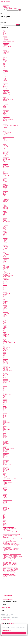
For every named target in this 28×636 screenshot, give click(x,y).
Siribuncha (5, 372)
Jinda (4, 77)
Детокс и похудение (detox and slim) (11, 531)
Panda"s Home (6, 258)
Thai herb (5, 436)
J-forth (4, 65)
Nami (4, 196)
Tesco (4, 435)
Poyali (4, 295)
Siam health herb (6, 363)
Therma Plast (6, 453)
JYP (4, 84)
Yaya (4, 511)
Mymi (4, 192)
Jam (4, 67)
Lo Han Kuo (5, 141)
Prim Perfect (5, 301)
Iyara (4, 63)
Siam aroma (5, 362)
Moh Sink (5, 181)
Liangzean (5, 135)
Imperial (5, 57)
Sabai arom (5, 343)
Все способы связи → (5, 620)
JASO (4, 68)
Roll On (4, 328)
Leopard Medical (6, 133)
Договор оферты (6, 7)
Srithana (5, 396)
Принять (14, 632)
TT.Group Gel (6, 468)
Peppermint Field (6, 273)
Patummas (5, 269)
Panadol (4, 256)
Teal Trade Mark (6, 429)
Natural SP (5, 208)
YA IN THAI (6, 508)
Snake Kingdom (6, 381)
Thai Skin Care (6, 443)
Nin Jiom (5, 229)
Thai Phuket (5, 441)
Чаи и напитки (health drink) (9, 575)
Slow (4, 375)
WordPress (11, 623)
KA (4, 87)
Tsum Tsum (5, 467)
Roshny (4, 333)
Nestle (4, 220)
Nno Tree (5, 232)
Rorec (4, 330)
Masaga (4, 165)
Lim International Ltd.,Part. (8, 137)
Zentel (4, 522)
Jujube (4, 79)
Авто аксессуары (7, 525)
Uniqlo (4, 481)
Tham (4, 447)
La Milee (5, 122)
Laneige (4, 126)
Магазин (5, 3)
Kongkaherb (5, 115)
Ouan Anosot (6, 254)
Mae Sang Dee (6, 155)
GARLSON (5, 48)
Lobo (4, 142)
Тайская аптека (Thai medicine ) (10, 558)
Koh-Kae (5, 113)
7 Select (4, 33)
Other (4, 252)
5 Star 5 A (5, 32)
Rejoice (4, 322)
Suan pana (5, 401)
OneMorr (5, 245)
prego (4, 299)
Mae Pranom (5, 154)
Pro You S (5, 305)
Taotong (5, 426)
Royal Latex (5, 335)
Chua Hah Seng (6, 43)
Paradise (5, 260)
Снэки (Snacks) (6, 552)
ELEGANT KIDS (7, 46)
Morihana (5, 187)
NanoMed (5, 201)
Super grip (5, 411)
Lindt (4, 139)
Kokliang (5, 114)
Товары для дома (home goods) (10, 565)
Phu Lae (5, 278)
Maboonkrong (6, 149)
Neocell (4, 216)
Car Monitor (5, 39)
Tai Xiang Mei (6, 419)
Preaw (4, 298)
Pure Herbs (5, 312)
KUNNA (5, 120)
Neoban (4, 215)
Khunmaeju (5, 101)
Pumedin (5, 310)
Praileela (5, 296)
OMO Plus (5, 242)
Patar (4, 265)
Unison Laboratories (7, 482)
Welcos (4, 503)
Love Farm (5, 145)
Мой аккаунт (6, 5)
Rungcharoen (6, 341)
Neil (4, 213)
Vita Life (5, 494)
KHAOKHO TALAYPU (8, 99)
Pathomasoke (6, 267)
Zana (4, 517)
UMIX (4, 477)
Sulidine (5, 404)
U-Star (4, 473)
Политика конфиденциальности (10, 8)
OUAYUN (5, 255)
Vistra (4, 491)
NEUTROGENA (6, 221)
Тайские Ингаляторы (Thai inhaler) (10, 559)
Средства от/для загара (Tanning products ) (12, 556)
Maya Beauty (6, 166)
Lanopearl (5, 127)
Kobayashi (5, 111)
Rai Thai (5, 315)
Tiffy (4, 455)
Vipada (4, 490)
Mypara (4, 193)
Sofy (4, 388)
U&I (4, 474)
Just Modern (5, 83)
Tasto (4, 428)
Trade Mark (5, 461)
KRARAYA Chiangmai (8, 119)
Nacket (4, 194)
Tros (4, 466)
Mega (4, 171)
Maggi (4, 160)
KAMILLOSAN (6, 92)
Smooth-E (5, 376)
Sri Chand (5, 393)
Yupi (4, 516)
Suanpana (5, 402)
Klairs (4, 107)
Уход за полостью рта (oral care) (10, 572)
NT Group (5, 238)
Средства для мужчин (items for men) (11, 555)
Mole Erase (5, 182)
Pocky (4, 287)
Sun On (4, 406)
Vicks (4, 488)
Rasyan (4, 320)
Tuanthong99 (6, 469)
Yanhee (4, 510)
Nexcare (5, 222)
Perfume (5, 274)
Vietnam (5, 489)
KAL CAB (5, 91)
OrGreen (5, 248)
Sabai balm (5, 345)
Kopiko (4, 118)
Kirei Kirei (5, 104)
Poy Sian (5, 294)
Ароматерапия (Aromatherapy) (9, 528)
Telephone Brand (6, 431)
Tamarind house (6, 422)
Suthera (4, 414)
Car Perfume (5, 40)
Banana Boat (5, 38)
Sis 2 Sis (5, 373)
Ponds (4, 289)
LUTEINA (5, 146)
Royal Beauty (6, 334)
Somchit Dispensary (7, 391)
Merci (4, 174)
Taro (4, 427)
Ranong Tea (5, 319)
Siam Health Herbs (7, 364)
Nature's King (6, 209)
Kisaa (4, 105)
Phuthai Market (6, 282)
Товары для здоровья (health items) (10, 568)
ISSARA (5, 60)
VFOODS (5, 487)
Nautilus (5, 212)
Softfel (4, 387)
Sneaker (4, 382)
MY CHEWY (6, 189)
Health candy (6, 52)
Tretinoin (5, 462)
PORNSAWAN (6, 293)
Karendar (5, 93)
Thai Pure (5, 442)
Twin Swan (5, 471)
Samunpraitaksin (6, 347)
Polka (4, 288)
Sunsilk (4, 408)
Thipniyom (5, 454)
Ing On (4, 58)
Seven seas (5, 357)
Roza (4, 340)
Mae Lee (5, 153)
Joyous (4, 78)
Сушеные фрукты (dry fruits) (9, 557)
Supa (4, 409)
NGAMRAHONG (7, 224)
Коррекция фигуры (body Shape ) (10, 535)
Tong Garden (6, 460)
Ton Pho (5, 458)
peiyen (4, 270)
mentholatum (5, 173)
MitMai (4, 180)
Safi (4, 346)
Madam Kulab (6, 151)
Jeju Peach (5, 70)
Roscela (4, 332)
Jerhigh (4, 75)
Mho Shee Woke (6, 175)
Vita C (4, 493)
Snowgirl (5, 383)
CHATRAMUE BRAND (8, 41)
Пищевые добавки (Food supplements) (11, 548)
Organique (5, 247)
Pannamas (5, 259)
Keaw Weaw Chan (7, 94)
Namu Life (5, 200)
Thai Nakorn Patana (7, 438)
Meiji (4, 172)
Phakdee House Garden (8, 275)
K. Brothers (5, 86)
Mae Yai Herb (6, 157)
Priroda (4, 303)
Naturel (4, 211)
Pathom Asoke (6, 266)
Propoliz (5, 306)
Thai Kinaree (6, 437)
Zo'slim (4, 523)
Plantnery (5, 285)
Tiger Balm (5, 456)
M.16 (4, 148)
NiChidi (4, 227)
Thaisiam (5, 446)
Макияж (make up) (7, 540)
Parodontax (5, 262)
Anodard (5, 36)
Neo (4, 214)
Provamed (5, 308)
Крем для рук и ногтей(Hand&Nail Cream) (12, 538)
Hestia (2, 623)
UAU (4, 475)
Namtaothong (6, 199)
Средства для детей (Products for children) (12, 554)
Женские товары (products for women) (11, 534)
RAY (4, 321)
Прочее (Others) (6, 550)
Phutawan (5, 281)
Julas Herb (5, 80)
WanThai (5, 501)
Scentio (4, 352)
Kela (4, 95)
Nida (4, 228)
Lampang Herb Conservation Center (10, 125)
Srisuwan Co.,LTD (7, 394)
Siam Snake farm (6, 367)
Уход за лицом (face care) (8, 571)
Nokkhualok (5, 233)
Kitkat (4, 106)
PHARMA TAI (6, 276)
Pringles (4, 302)
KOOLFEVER (6, 117)
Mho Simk (5, 177)
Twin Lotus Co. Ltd (7, 470)
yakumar (5, 509)
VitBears (5, 497)
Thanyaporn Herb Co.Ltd (8, 448)
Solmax (4, 390)
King (4, 103)
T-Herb (4, 416)
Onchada (5, 243)
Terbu (4, 434)
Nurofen (5, 239)
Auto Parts (5, 37)
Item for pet (5, 61)
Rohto (4, 326)
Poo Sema (5, 290)
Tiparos (4, 457)
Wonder (4, 505)
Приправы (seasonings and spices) (10, 549)
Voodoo (4, 498)
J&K (4, 66)
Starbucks (5, 399)
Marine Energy (6, 164)
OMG (4, 241)
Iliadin (4, 53)
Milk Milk (5, 178)
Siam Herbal (5, 366)
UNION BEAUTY (7, 480)
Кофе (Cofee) (6, 536)
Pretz (4, 300)
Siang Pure (5, 369)
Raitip (4, 316)
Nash (4, 204)
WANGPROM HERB (7, 500)
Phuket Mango (6, 279)
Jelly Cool (5, 73)
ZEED (4, 520)
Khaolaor (5, 100)
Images (4, 54)
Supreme (5, 413)
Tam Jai (4, 421)
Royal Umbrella (6, 337)
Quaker (4, 314)
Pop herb (5, 292)
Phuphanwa (5, 280)
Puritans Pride (6, 313)
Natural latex (5, 207)
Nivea (4, 231)
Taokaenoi (5, 424)
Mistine (4, 179)
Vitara (4, 496)
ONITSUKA (6, 246)
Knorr (4, 108)
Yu (3, 515)
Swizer (4, 415)
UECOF (5, 476)
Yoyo (4, 514)
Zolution (5, 524)
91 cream (5, 34)
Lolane (4, 144)
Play (4, 286)
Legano (4, 131)
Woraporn (5, 507)
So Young (5, 386)
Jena (4, 74)
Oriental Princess (6, 249)
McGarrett (5, 169)
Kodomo (5, 112)
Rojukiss (5, 327)
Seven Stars (5, 359)
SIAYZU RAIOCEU (7, 370)
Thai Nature (5, 440)
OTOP (4, 253)
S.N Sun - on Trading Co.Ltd (9, 342)
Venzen (4, 485)
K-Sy (4, 85)
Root (4, 329)
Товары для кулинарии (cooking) (10, 569)
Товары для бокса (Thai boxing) (10, 564)
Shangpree (5, 360)
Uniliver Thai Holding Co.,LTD (9, 478)
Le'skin (4, 130)
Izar (4, 64)
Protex (4, 307)
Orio (4, 251)
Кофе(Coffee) (6, 537)
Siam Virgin (5, 368)
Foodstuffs (5, 47)
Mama (4, 162)
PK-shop (5, 283)
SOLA (4, 389)
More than (5, 186)
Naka (4, 195)
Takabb (4, 420)
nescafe (4, 219)
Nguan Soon (5, 225)
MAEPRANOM (6, 159)
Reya (4, 323)
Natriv (4, 205)
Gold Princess (6, 51)
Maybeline (5, 167)
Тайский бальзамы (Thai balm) (9, 563)
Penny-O (5, 272)
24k (4, 30)
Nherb (4, 226)
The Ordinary (6, 451)
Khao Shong (5, 98)
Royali (4, 339)
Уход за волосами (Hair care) (9, 570)
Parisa (4, 261)
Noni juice (5, 234)
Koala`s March (6, 110)
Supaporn (5, 410)
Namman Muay (6, 198)
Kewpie (4, 97)
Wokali (4, 504)
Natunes (5, 206)
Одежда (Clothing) (7, 547)
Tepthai (4, 433)
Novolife (5, 235)
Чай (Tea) (5, 576)
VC (4, 484)
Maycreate (5, 168)
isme (4, 59)
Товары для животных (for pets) (10, 567)
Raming (4, 317)
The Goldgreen (6, 449)
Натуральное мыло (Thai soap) (9, 543)
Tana (4, 423)
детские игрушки (7, 532)
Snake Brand (5, 379)
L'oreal (4, 121)
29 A (4, 31)
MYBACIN (5, 191)
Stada (4, 397)
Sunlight (5, 407)
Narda (4, 202)
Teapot (4, 430)
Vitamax (5, 495)
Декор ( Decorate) (7, 530)
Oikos (4, 240)
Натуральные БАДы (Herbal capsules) (11, 544)
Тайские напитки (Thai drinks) (9, 561)
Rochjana (5, 325)
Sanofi (4, 350)
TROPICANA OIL (7, 464)
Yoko (4, 512)
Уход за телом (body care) (8, 574)
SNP (4, 384)
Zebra (4, 518)
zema (4, 521)
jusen (4, 81)
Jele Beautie (5, 71)
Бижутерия (5, 529)
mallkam (5, 161)
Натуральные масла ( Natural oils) (10, 545)
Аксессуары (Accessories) (8, 527)
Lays (4, 128)
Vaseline (5, 483)
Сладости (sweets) (7, 551)
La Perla (5, 124)
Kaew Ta (5, 88)
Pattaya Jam (5, 268)
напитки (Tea (6, 542)
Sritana (4, 395)
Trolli (4, 463)
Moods (4, 184)
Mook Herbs (5, 185)
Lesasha (4, 134)
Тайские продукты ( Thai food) (10, 562)
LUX (4, 147)
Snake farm (5, 380)
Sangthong (5, 349)
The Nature (5, 450)
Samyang (5, 348)
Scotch (4, 353)
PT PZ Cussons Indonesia (8, 309)
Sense (4, 354)
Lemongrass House (7, 132)
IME (4, 56)
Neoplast (5, 218)
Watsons (5, 502)
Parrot (4, 263)
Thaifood (5, 444)
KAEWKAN (6, 90)
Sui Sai (4, 403)
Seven (4, 356)
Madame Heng (6, 152)
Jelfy (4, 72)
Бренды (5, 6)
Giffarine (5, 50)
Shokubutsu (5, 361)
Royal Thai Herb (6, 336)
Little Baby (5, 140)
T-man (4, 417)
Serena (4, 355)
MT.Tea (4, 188)
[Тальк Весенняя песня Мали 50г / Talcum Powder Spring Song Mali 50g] (10, 592)
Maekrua (5, 158)
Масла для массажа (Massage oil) (10, 541)
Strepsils (5, 400)
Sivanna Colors (6, 374)
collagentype (5, 44)
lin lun (4, 138)
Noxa (4, 236)
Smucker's (5, 377)
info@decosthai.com (7, 619)
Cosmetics (5, 45)
